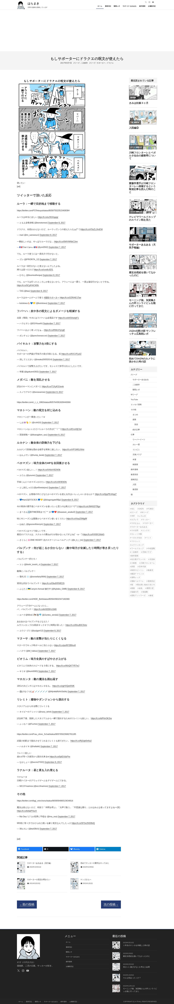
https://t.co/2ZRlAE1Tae (70, 298)
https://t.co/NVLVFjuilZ (71, 354)
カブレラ (134, 520)
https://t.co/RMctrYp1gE (54, 330)
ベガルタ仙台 (136, 538)
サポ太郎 (134, 530)
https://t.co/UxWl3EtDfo (56, 482)
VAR (133, 516)
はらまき (33, 3)
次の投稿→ (111, 904)
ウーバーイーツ (139, 439)
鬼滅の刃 (134, 592)
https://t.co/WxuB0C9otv (76, 625)
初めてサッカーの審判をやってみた (95, 863)
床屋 (133, 567)
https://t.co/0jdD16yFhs (60, 756)
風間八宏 (150, 588)
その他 (133, 410)
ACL (133, 509)
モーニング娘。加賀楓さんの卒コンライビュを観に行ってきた (140, 990)
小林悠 (134, 563)
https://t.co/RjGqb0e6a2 (81, 741)
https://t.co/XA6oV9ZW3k (49, 470)
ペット (148, 538)
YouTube (134, 399)
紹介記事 (136, 430)
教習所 (135, 489)
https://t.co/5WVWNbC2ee (66, 241)
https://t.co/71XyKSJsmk (53, 386)
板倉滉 (150, 570)
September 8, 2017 (56, 223)
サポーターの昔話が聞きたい (38, 879)
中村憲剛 (151, 548)
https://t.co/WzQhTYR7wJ (67, 666)
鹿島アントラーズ (138, 595)
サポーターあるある (141, 380)
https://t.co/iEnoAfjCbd (72, 429)
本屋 (134, 459)
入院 (134, 484)
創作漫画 (134, 469)
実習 (136, 424)
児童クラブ (137, 454)
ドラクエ (110, 63)
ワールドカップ (137, 548)
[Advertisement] (87, 32)
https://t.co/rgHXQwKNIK (63, 686)
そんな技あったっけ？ (132, 978)
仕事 (132, 435)
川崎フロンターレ (148, 563)
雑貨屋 (135, 464)
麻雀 (151, 595)
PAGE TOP (168, 972)
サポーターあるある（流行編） (39, 863)
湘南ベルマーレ (137, 581)
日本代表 (142, 567)
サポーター (101, 63)
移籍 (133, 588)
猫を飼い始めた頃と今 (146, 585)
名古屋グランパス (138, 559)
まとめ (135, 415)
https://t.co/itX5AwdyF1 (68, 318)
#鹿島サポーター (51, 298)
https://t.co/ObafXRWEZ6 (53, 583)
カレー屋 (136, 444)
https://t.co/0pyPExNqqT (106, 494)
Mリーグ (134, 395)
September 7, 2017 (57, 247)
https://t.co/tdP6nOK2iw (101, 718)
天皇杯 (152, 559)
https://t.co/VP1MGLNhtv (73, 449)
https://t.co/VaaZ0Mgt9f (76, 519)
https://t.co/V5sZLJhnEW (92, 229)
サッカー (146, 520)
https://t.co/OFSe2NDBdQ (83, 823)
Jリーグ (76, 63)
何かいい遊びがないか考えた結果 (136, 967)
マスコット (135, 541)
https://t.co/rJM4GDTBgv (89, 506)
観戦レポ (136, 390)
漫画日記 (134, 479)
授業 (134, 419)
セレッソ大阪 (136, 534)
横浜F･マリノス (137, 574)
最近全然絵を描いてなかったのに (136, 956)
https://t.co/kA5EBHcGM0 (45, 609)
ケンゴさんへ (86, 879)
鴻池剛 (145, 592)
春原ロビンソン (137, 570)
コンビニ (136, 450)
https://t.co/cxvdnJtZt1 (43, 270)
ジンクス (146, 530)
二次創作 (84, 63)
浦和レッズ (135, 577)
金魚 (140, 588)
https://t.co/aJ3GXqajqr (48, 217)
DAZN (141, 509)
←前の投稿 (26, 904)
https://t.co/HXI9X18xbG (93, 534)
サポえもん (135, 523)
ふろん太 (142, 516)
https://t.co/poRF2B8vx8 (65, 645)
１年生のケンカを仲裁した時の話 (136, 945)
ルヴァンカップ (137, 545)
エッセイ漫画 (136, 404)
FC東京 (151, 509)
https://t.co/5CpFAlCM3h (28, 285)
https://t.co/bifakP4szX (27, 811)
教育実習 (134, 474)
